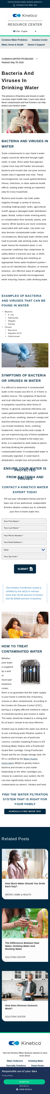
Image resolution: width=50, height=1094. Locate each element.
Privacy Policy (7, 1075)
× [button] (46, 1070)
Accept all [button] (24, 1082)
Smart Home (37, 1065)
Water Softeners (15, 1061)
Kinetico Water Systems (24, 2)
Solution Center (40, 40)
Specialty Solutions (16, 1065)
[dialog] (25, 1080)
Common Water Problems (14, 40)
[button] (25, 1089)
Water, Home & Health (12, 45)
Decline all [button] (24, 1086)
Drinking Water (35, 1061)
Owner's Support (36, 45)
